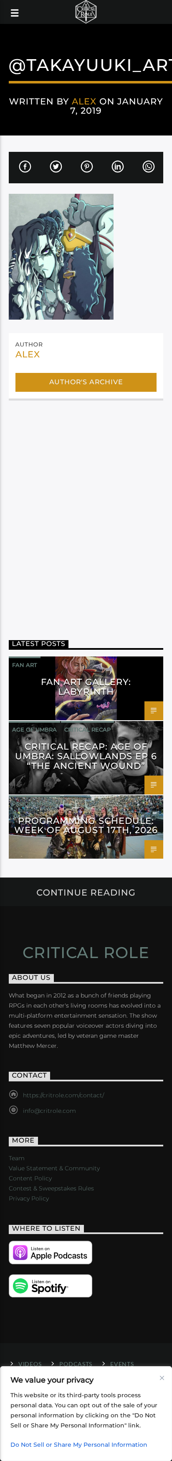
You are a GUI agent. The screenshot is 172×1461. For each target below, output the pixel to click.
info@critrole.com (49, 1111)
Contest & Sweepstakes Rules (51, 1188)
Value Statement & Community (54, 1168)
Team (17, 1158)
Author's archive (86, 382)
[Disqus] (86, 514)
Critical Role (86, 952)
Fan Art (24, 664)
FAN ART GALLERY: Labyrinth (86, 687)
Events (122, 1363)
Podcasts (75, 1363)
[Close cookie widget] (162, 1378)
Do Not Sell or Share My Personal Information (78, 1444)
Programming (34, 803)
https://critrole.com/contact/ (63, 1095)
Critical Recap (87, 729)
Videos (29, 1363)
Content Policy (30, 1178)
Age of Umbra (34, 729)
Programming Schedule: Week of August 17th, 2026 (86, 825)
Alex (84, 101)
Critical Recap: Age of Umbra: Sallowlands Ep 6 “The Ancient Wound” (86, 756)
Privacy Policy (29, 1198)
